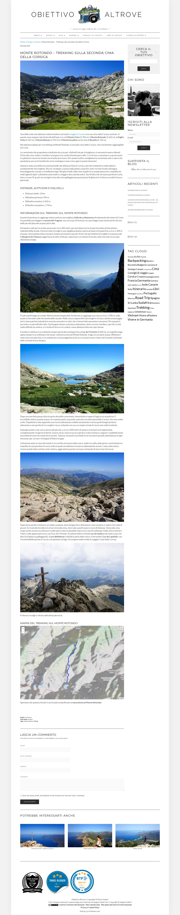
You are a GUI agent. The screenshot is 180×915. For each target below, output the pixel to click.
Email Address (26, 756)
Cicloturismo (147, 269)
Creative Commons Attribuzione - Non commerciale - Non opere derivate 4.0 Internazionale (95, 905)
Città (155, 269)
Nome (130, 130)
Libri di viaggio (114, 35)
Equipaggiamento (152, 277)
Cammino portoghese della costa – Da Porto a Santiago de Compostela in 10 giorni (143, 202)
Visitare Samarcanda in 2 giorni (140, 210)
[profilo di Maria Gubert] (57, 881)
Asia (61, 35)
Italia (130, 289)
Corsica (26, 721)
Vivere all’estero (135, 35)
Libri (156, 289)
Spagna (155, 298)
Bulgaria (141, 264)
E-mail (130, 137)
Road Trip (142, 298)
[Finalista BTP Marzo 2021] (82, 881)
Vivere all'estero (148, 315)
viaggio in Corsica (78, 134)
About (37, 35)
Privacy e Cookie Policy (90, 907)
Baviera (150, 261)
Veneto (148, 312)
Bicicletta (132, 264)
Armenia (131, 257)
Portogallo (150, 293)
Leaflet (121, 698)
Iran (140, 285)
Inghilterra (135, 285)
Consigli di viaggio (92, 35)
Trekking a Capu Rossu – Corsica (90, 848)
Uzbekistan (140, 311)
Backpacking (137, 260)
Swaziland (132, 308)
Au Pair (137, 256)
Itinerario (139, 289)
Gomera (154, 280)
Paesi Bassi (139, 294)
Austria (143, 257)
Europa (73, 35)
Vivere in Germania (140, 319)
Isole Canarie (150, 284)
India (129, 285)
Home (22, 42)
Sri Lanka (133, 302)
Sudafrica (144, 302)
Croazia (141, 276)
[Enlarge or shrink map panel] (121, 628)
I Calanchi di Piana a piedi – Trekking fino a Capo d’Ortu (42, 848)
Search (143, 68)
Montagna (132, 293)
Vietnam (133, 315)
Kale (82, 911)
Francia (37, 42)
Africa (49, 35)
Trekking (35, 721)
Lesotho (149, 289)
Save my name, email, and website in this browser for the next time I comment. (53, 795)
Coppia (151, 273)
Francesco (28, 717)
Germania (143, 280)
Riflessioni (131, 298)
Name (22, 746)
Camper (140, 269)
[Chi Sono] (144, 100)
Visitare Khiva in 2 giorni (137, 190)
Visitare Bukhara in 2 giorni (139, 195)
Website (23, 766)
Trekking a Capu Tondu (137, 848)
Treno (152, 308)
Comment (24, 777)
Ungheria (131, 312)
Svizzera (156, 303)
